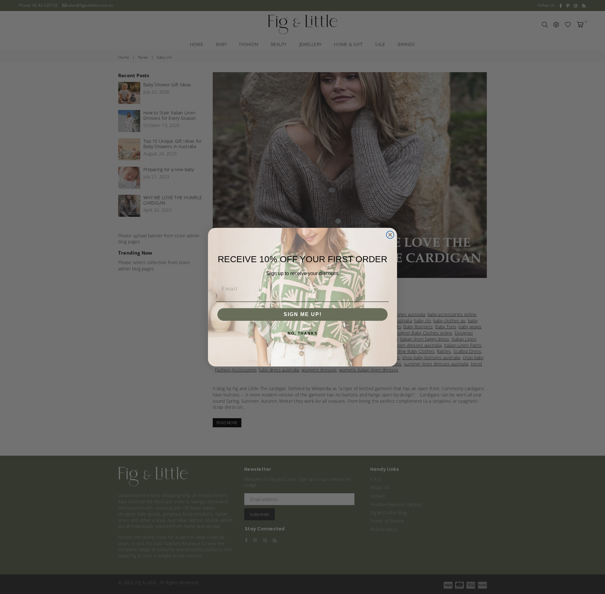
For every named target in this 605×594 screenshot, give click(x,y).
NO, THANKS (303, 333)
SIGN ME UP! (303, 314)
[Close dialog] (390, 235)
